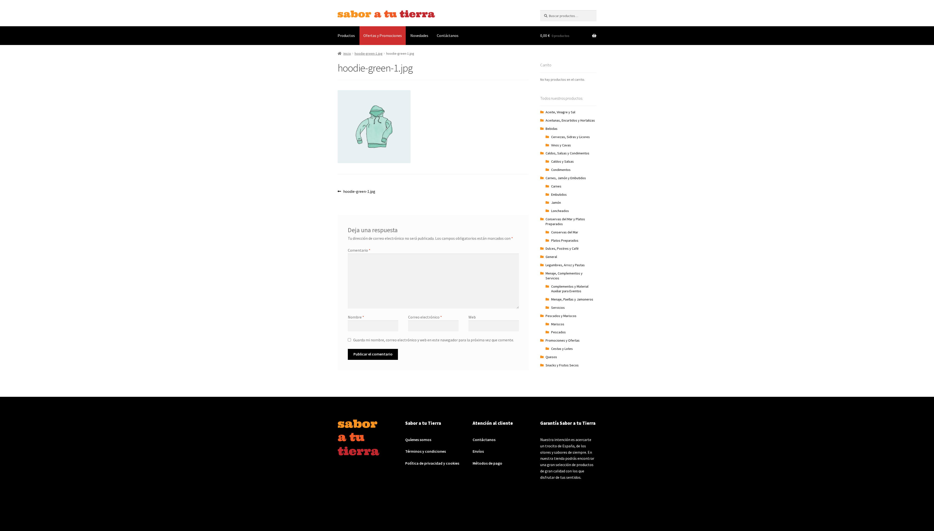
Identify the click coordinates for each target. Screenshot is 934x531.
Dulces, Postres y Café (562, 248)
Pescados (558, 332)
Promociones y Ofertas (563, 340)
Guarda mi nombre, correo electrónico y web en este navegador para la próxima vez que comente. (433, 339)
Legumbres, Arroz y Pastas (565, 265)
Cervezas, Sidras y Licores (570, 137)
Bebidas (551, 128)
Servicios (558, 307)
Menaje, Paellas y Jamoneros (572, 299)
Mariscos (557, 324)
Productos (346, 35)
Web (472, 317)
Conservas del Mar (564, 232)
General (551, 257)
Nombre (356, 317)
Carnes (556, 186)
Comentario (359, 250)
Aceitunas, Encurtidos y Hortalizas (570, 120)
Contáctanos (447, 35)
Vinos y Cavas (561, 145)
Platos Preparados (564, 240)
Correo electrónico (425, 317)
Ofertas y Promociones (382, 35)
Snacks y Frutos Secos (562, 365)
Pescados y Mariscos (561, 316)
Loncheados (560, 211)
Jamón (556, 202)
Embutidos (559, 194)
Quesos (551, 357)
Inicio (347, 53)
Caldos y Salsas (562, 161)
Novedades (419, 35)
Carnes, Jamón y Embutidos (566, 178)
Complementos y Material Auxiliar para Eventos (569, 288)
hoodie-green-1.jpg (369, 53)
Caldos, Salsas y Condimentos (567, 153)
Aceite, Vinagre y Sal (560, 112)
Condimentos (561, 170)
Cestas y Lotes (562, 348)
